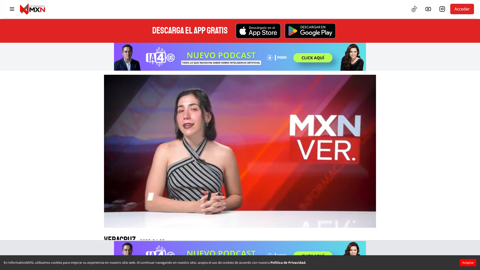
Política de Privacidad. (288, 262)
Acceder (462, 9)
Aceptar (468, 262)
